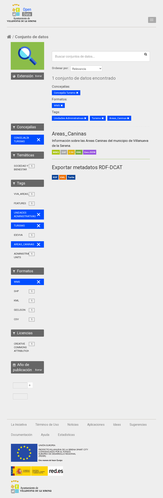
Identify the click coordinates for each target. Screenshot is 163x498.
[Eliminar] (77, 93)
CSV (71, 152)
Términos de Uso (47, 424)
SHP (63, 152)
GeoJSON (89, 152)
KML (79, 152)
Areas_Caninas (69, 134)
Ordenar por (60, 68)
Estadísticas (66, 435)
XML (62, 177)
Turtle (71, 177)
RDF (55, 177)
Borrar (38, 76)
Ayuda (45, 435)
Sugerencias (138, 424)
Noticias (73, 424)
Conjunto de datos (32, 36)
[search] (145, 54)
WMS (56, 152)
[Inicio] (21, 13)
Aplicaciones (96, 424)
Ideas (117, 424)
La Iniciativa (19, 424)
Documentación (21, 435)
